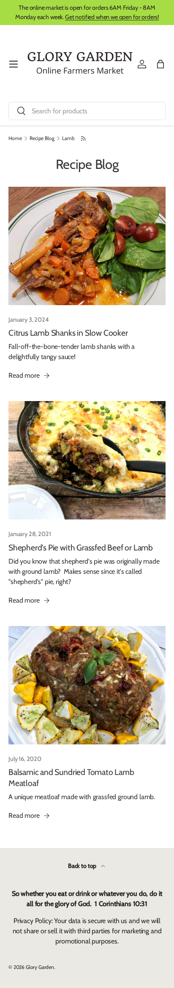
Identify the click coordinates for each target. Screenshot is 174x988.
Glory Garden (40, 967)
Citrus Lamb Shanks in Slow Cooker (68, 333)
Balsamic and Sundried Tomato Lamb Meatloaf (71, 777)
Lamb (68, 138)
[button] (160, 64)
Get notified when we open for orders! (112, 17)
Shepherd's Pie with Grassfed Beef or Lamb (80, 547)
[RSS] (84, 138)
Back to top (83, 866)
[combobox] (87, 111)
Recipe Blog (42, 138)
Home (15, 138)
